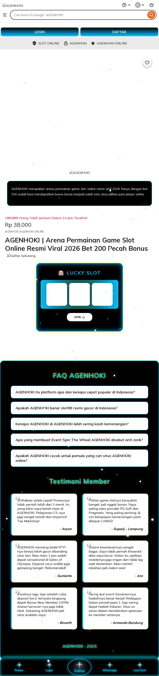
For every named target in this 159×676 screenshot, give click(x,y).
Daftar (79, 671)
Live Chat (140, 670)
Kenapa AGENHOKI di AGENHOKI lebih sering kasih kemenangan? (72, 424)
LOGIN (40, 32)
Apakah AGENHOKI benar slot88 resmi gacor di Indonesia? (67, 408)
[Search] (151, 15)
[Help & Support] (126, 5)
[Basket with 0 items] (152, 5)
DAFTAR (119, 32)
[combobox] (78, 15)
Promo (19, 670)
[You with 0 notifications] (140, 5)
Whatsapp (110, 670)
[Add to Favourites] (147, 62)
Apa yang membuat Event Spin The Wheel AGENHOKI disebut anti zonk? (79, 439)
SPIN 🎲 (79, 317)
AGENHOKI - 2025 (80, 646)
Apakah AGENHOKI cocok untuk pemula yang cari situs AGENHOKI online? (73, 458)
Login (49, 670)
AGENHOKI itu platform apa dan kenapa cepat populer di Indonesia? (75, 392)
